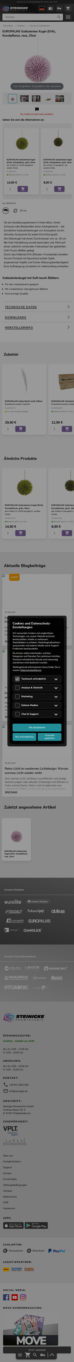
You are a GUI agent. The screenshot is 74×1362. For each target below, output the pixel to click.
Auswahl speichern (49, 737)
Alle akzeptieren (37, 727)
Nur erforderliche (24, 736)
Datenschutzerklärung (30, 670)
